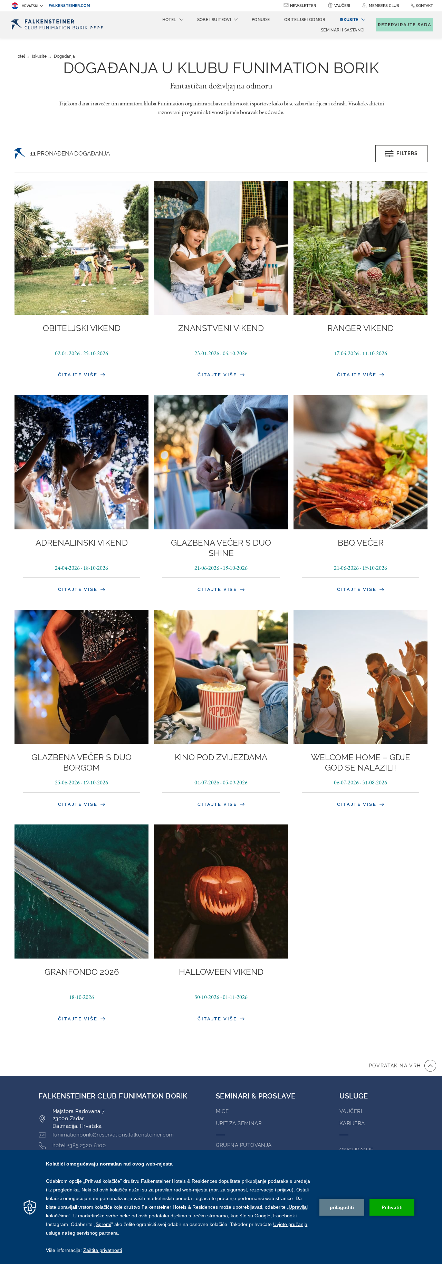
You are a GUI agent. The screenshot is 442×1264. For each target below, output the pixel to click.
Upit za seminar (239, 1123)
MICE (222, 1111)
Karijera (352, 1123)
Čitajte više (78, 374)
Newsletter (303, 5)
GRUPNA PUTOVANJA (244, 1145)
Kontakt (424, 5)
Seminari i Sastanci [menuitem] (343, 30)
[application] (221, 1207)
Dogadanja (64, 56)
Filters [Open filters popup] (407, 153)
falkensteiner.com (69, 5)
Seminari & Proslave (256, 1096)
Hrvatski (30, 6)
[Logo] (59, 25)
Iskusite (39, 56)
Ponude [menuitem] (261, 19)
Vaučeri (342, 5)
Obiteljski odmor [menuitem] (304, 19)
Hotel (20, 56)
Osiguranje (356, 1150)
